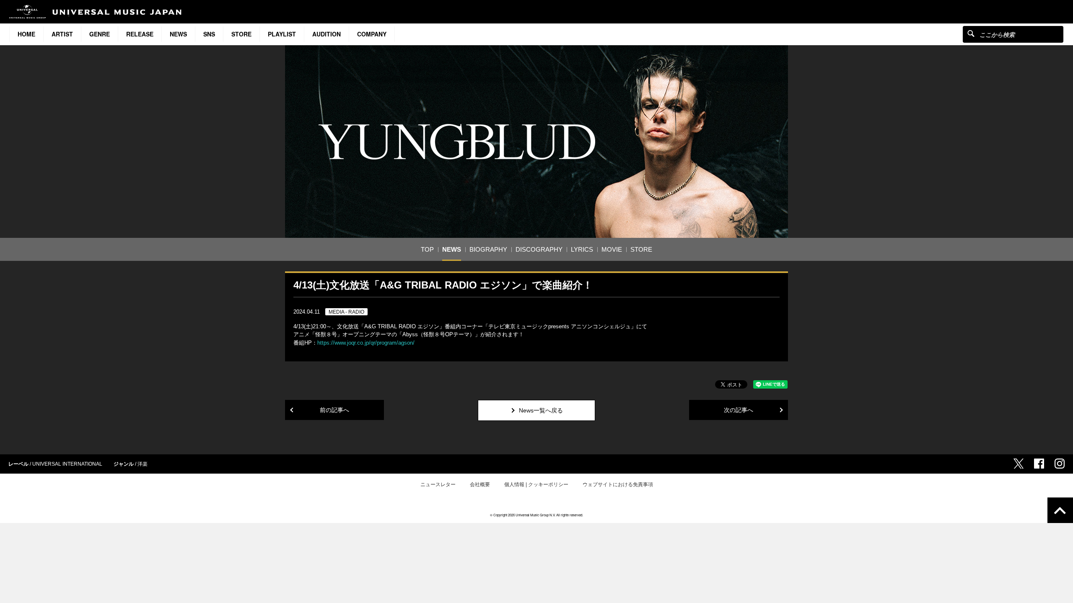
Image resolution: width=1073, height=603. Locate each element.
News (178, 34)
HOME (26, 34)
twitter (1018, 464)
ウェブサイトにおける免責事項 (618, 484)
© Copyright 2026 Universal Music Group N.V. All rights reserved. (536, 515)
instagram (1060, 464)
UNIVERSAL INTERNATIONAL (67, 464)
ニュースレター (438, 484)
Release (139, 34)
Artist (62, 34)
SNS (209, 34)
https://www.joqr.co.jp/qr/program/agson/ (366, 343)
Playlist (282, 34)
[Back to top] (1060, 510)
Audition (326, 34)
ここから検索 (971, 33)
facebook (1039, 464)
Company (371, 34)
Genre (99, 34)
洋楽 (142, 464)
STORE (241, 34)
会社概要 (480, 484)
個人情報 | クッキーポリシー (536, 484)
